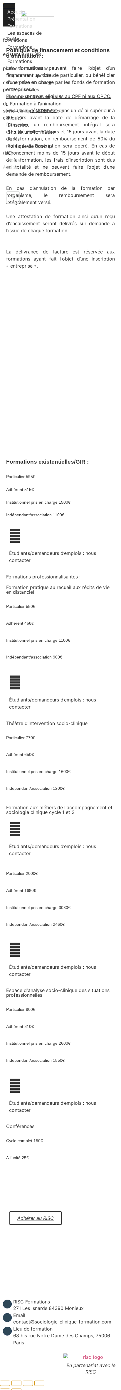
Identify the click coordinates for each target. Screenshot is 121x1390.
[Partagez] (28, 1383)
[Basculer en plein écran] (16, 1383)
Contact (16, 174)
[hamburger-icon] (9, 5)
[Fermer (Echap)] (39, 1383)
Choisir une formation (31, 132)
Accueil (15, 12)
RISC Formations (31, 1302)
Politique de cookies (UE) (28, 149)
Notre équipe (11, 163)
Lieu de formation (33, 1329)
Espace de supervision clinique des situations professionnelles (30, 82)
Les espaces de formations (22, 36)
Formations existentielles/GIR (22, 50)
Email (19, 1315)
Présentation (21, 19)
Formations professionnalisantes (25, 64)
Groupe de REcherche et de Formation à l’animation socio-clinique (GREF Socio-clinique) (34, 107)
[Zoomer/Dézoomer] (5, 1383)
